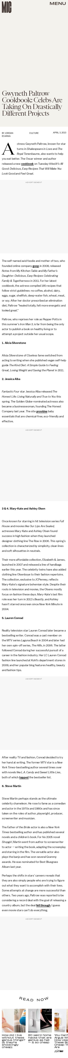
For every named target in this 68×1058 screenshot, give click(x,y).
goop (36, 265)
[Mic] (6, 7)
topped (24, 777)
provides (41, 411)
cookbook (27, 163)
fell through (43, 905)
